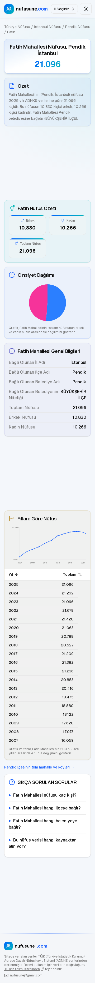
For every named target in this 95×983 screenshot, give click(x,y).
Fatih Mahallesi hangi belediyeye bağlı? (43, 824)
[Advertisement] (47, 163)
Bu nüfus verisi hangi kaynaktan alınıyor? (43, 843)
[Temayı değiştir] (86, 9)
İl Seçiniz (61, 9)
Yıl (11, 574)
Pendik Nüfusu (77, 26)
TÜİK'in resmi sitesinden (22, 969)
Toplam (69, 574)
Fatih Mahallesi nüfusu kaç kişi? (44, 795)
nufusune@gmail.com (26, 975)
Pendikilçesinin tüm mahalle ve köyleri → (39, 767)
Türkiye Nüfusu (17, 26)
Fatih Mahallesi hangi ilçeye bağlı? (46, 808)
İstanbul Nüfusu (47, 26)
